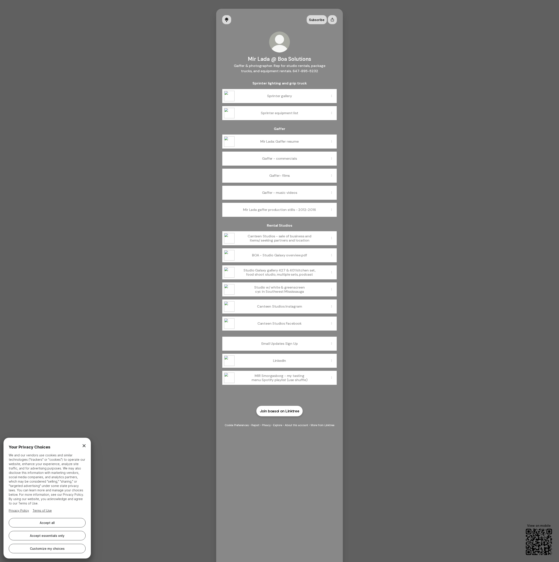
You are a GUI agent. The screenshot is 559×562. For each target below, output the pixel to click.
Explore (277, 425)
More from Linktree (322, 425)
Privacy (266, 425)
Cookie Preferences (237, 425)
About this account (296, 425)
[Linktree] (226, 19)
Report (255, 425)
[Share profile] (332, 19)
